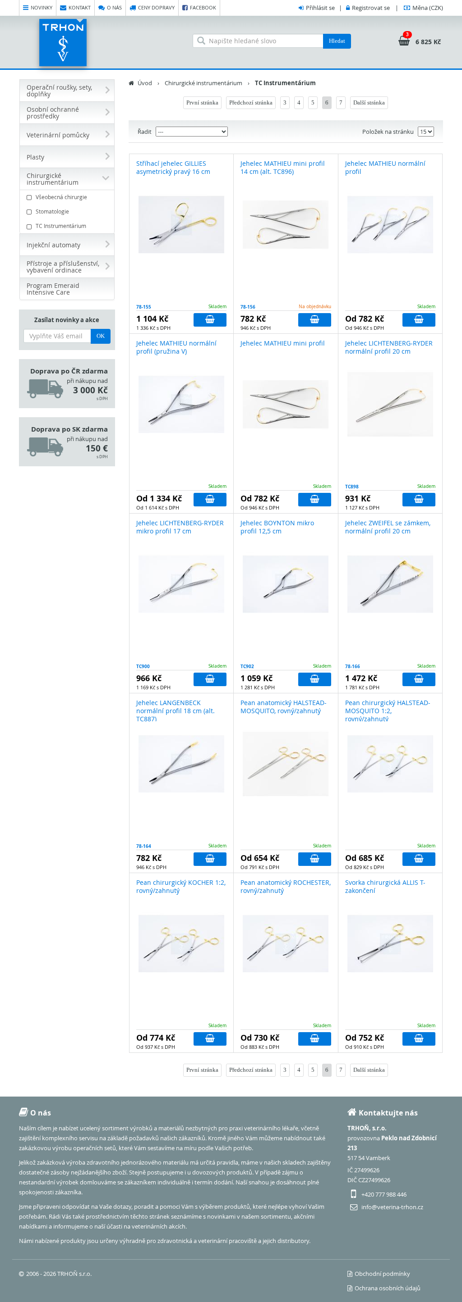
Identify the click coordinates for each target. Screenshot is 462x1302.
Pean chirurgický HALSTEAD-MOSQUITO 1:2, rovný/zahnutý (387, 710)
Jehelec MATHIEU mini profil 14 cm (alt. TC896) (282, 167)
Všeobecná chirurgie (61, 196)
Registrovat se (371, 8)
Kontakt (80, 7)
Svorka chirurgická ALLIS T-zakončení (385, 886)
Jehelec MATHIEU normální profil (385, 167)
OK (101, 335)
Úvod (145, 83)
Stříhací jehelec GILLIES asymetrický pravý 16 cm (173, 167)
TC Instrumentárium (61, 225)
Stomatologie (52, 211)
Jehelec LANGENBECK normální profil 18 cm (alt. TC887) (175, 710)
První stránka (202, 102)
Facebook (203, 7)
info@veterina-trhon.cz (392, 1207)
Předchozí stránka (251, 102)
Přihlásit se (320, 8)
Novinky (41, 7)
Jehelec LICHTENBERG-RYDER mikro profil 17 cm (180, 527)
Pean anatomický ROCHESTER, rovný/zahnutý (285, 886)
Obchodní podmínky (382, 1274)
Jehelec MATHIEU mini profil (282, 343)
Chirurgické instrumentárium (203, 83)
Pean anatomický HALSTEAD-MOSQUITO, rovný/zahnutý (283, 706)
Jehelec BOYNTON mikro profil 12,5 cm (277, 527)
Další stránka (369, 102)
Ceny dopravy (156, 7)
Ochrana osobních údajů (387, 1288)
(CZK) (427, 8)
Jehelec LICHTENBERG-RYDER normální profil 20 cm (389, 347)
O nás (114, 7)
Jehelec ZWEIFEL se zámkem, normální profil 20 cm (387, 527)
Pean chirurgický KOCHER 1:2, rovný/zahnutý (181, 886)
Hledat (337, 40)
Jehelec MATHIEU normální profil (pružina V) (176, 347)
